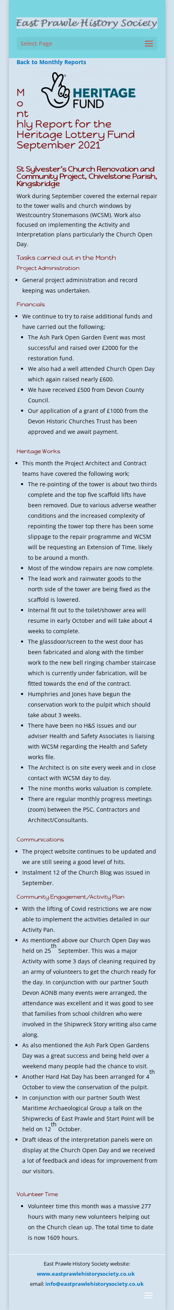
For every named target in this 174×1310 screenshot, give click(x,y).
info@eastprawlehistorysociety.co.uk (94, 1283)
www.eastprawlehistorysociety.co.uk (86, 1273)
